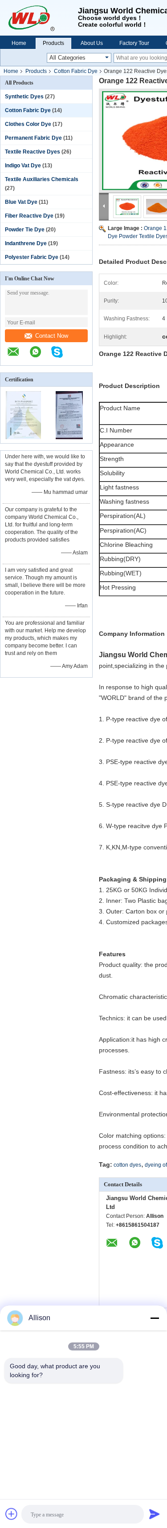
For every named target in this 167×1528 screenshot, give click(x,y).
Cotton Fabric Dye (76, 71)
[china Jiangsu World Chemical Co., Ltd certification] (23, 437)
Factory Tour (134, 43)
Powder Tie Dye (25, 229)
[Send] (154, 1514)
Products (53, 43)
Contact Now (51, 335)
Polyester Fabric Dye (31, 257)
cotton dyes (127, 1165)
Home (19, 43)
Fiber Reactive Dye (29, 216)
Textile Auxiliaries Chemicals (41, 179)
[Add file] (11, 1514)
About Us (92, 43)
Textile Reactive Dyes (32, 152)
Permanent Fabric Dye (33, 138)
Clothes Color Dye (28, 124)
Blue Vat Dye (21, 202)
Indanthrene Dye (26, 243)
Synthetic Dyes (24, 96)
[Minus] (154, 1318)
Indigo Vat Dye (23, 165)
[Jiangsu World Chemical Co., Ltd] (39, 18)
